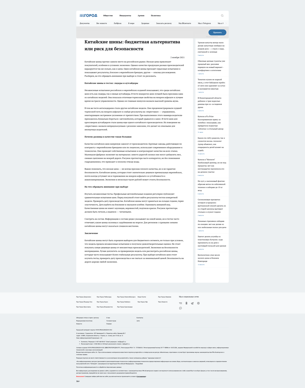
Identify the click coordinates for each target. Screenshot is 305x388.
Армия (141, 15)
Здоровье (145, 23)
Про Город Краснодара (124, 307)
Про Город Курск (102, 302)
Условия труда (111, 321)
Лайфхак (117, 23)
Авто (138, 321)
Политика (156, 15)
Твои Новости (162, 302)
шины (143, 68)
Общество (108, 15)
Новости (79, 324)
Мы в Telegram (204, 23)
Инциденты (125, 15)
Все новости (102, 23)
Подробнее (139, 364)
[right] (226, 23)
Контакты (140, 318)
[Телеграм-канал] (192, 303)
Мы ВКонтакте (185, 23)
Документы (85, 23)
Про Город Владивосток (105, 307)
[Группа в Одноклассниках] (186, 303)
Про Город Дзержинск (83, 297)
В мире (131, 23)
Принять (217, 32)
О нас (108, 318)
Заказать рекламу (164, 23)
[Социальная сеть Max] (180, 308)
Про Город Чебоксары (104, 297)
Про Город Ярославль (83, 307)
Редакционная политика (84, 321)
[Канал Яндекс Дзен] (198, 303)
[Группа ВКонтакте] (180, 303)
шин (107, 143)
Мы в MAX (222, 23)
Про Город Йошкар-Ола (84, 302)
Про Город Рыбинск (123, 302)
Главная (109, 324)
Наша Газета (142, 297)
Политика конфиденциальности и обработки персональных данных (99, 367)
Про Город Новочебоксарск (126, 297)
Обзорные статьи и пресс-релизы (87, 318)
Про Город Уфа (143, 302)
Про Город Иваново (164, 297)
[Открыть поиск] (222, 15)
